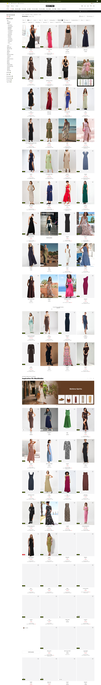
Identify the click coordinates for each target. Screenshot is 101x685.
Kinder (17, 5)
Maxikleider (36, 14)
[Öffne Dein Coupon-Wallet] (82, 6)
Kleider (31, 14)
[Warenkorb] (93, 6)
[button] (82, 16)
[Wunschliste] (91, 6)
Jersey (40, 14)
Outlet (9, 3)
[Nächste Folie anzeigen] (93, 378)
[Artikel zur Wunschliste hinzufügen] (38, 26)
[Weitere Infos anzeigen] (31, 54)
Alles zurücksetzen (67, 22)
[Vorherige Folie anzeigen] (88, 378)
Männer (12, 5)
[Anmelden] (85, 6)
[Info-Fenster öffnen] (97, 1)
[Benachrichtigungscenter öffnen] (88, 6)
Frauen (8, 5)
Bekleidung (27, 14)
